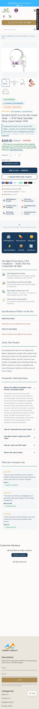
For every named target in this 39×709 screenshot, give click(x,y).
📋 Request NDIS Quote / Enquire (19, 177)
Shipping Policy (8, 702)
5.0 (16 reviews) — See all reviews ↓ (22, 111)
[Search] (35, 29)
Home (3, 36)
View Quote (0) (37, 19)
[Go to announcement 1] (17, 5)
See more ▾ (5, 135)
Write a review (19, 555)
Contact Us (6, 698)
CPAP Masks (10, 36)
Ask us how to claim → (16, 150)
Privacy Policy (7, 706)
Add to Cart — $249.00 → (19, 170)
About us (5, 694)
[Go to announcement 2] (20, 5)
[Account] (4, 16)
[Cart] (10, 16)
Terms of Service (13, 685)
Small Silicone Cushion (11, 164)
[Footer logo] (10, 648)
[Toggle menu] (34, 10)
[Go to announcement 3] (22, 5)
